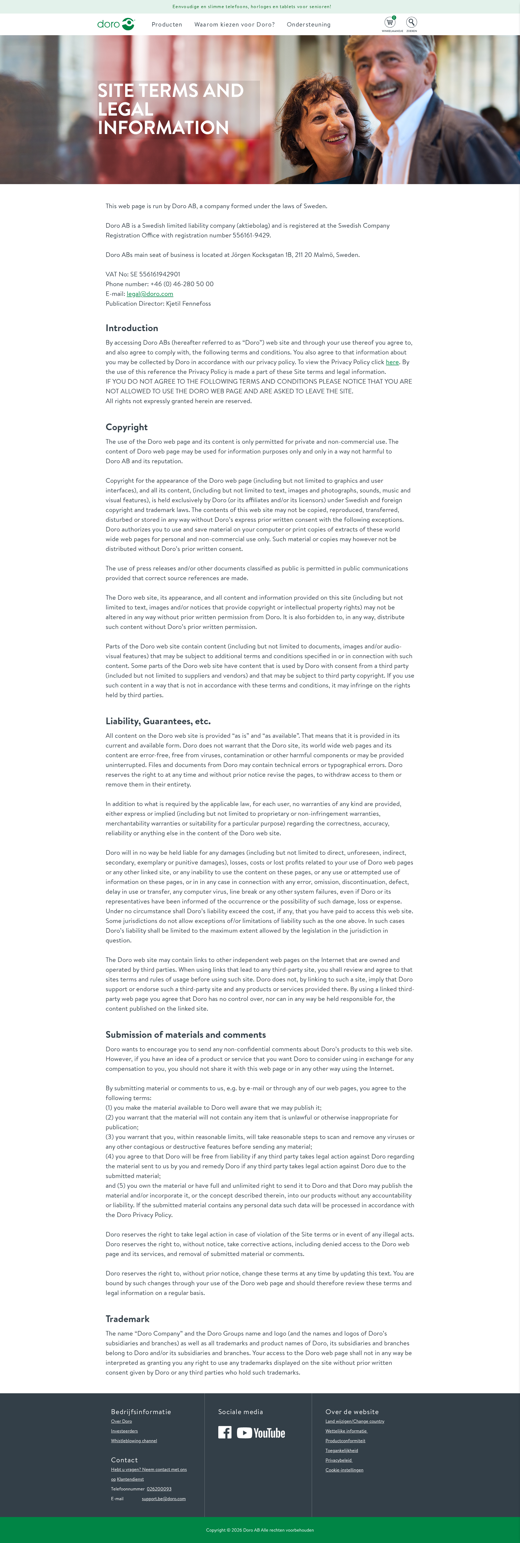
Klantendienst (130, 1479)
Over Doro (121, 1421)
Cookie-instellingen (344, 1470)
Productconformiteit (345, 1440)
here (392, 361)
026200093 (159, 1489)
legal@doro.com (150, 293)
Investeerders (124, 1431)
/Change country (368, 1421)
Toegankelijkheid (342, 1450)
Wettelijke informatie (347, 1431)
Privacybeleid (339, 1460)
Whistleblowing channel (134, 1440)
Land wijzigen (339, 1421)
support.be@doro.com (164, 1498)
